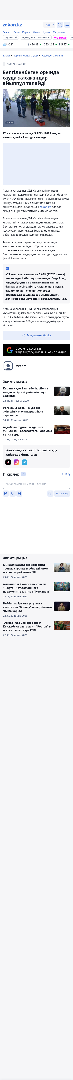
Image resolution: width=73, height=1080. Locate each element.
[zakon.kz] (12, 24)
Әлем (16, 32)
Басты (6, 55)
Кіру (67, 474)
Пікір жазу (62, 493)
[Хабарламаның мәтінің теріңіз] (36, 484)
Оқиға (36, 32)
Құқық (46, 32)
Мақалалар (59, 32)
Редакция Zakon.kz (52, 55)
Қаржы (26, 32)
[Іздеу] (60, 25)
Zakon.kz (45, 207)
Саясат (7, 32)
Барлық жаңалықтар (25, 55)
